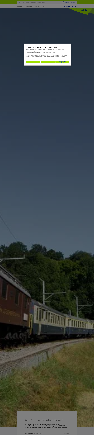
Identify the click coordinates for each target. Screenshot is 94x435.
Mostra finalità (33, 61)
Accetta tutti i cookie (62, 62)
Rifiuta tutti (48, 61)
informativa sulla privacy (57, 58)
